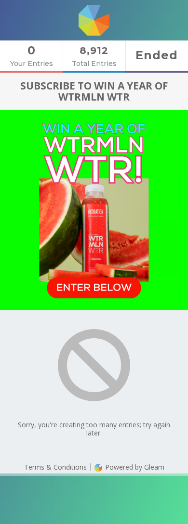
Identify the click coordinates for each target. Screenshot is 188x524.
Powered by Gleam (133, 467)
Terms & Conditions (55, 467)
